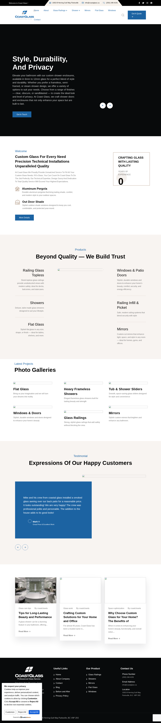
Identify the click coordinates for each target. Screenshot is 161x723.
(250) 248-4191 (112, 3)
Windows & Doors (27, 413)
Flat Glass (99, 10)
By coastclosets (41, 608)
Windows (112, 10)
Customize (10, 712)
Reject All (22, 712)
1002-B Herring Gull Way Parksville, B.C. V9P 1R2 (131, 694)
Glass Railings (59, 10)
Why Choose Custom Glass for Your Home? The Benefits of (123, 617)
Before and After (63, 691)
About (46, 10)
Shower (75, 10)
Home (36, 10)
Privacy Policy (62, 696)
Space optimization (116, 608)
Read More (23, 631)
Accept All (34, 712)
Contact (37, 20)
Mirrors (87, 10)
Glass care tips (25, 608)
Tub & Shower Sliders (125, 389)
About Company (63, 679)
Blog (58, 687)
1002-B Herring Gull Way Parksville (65, 3)
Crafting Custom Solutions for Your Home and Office (80, 617)
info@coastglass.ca (92, 3)
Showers (37, 303)
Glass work (68, 608)
